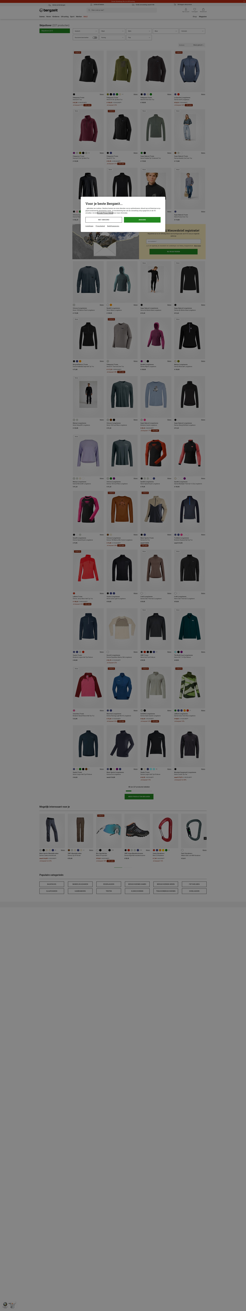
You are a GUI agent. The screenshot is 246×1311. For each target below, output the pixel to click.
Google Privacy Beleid (105, 213)
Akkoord (142, 220)
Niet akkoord (103, 220)
